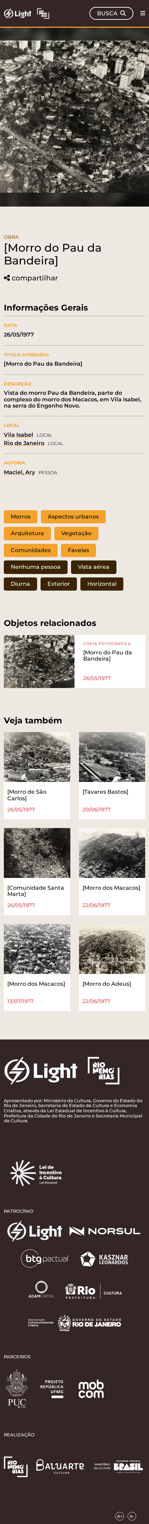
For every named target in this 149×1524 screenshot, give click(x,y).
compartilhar (35, 278)
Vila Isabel (18, 435)
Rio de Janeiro (24, 443)
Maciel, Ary (19, 472)
